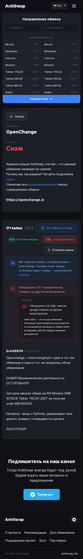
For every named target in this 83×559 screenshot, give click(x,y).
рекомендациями (44, 184)
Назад (19, 116)
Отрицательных (60, 239)
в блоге (24, 274)
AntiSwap (15, 6)
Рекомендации (35, 532)
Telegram (45, 494)
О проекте (13, 532)
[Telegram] (74, 519)
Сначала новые (63, 250)
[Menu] (74, 6)
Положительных (24, 239)
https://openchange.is (25, 200)
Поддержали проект (20, 540)
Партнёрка (58, 540)
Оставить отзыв (59, 228)
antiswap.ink (69, 553)
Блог (43, 540)
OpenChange (21, 132)
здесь (10, 179)
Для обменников (62, 532)
